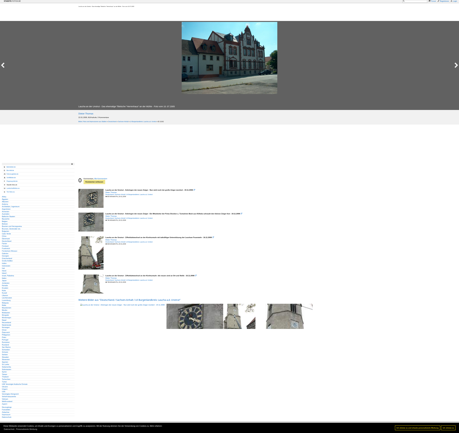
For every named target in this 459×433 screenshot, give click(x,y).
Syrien (4, 372)
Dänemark (6, 239)
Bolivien (5, 224)
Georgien (5, 256)
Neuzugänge (7, 407)
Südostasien (6, 369)
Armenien (5, 211)
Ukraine (5, 387)
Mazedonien (6, 308)
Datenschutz (6, 417)
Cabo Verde (6, 234)
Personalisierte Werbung (26, 429)
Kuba (4, 290)
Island (4, 273)
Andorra (5, 204)
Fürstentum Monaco (9, 251)
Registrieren (444, 1)
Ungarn (5, 389)
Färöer (4, 243)
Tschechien (6, 379)
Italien (4, 278)
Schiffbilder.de (11, 177)
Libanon (5, 295)
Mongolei (5, 315)
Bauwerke (5, 219)
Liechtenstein (7, 298)
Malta (4, 305)
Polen (4, 337)
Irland (4, 271)
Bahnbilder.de (11, 167)
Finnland (5, 246)
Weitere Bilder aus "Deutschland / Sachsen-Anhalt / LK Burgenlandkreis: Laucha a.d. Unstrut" (129, 299)
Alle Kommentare (100, 179)
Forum (433, 1)
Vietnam (5, 399)
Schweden (6, 350)
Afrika (4, 197)
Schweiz (5, 352)
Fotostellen (6, 410)
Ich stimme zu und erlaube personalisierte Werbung (417, 428)
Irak (3, 268)
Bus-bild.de (10, 170)
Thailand (5, 377)
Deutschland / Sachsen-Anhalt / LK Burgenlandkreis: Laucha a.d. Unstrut (129, 194)
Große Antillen (7, 261)
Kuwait (4, 293)
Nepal (4, 320)
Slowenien (6, 359)
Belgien (5, 221)
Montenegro (6, 317)
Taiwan (4, 374)
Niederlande (6, 325)
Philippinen (6, 335)
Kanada (5, 285)
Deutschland (112, 121)
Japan (4, 280)
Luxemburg (6, 300)
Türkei (4, 382)
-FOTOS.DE (12, 1)
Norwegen (6, 327)
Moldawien (6, 313)
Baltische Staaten (8, 216)
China (4, 236)
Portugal (5, 340)
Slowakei (5, 357)
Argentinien (6, 209)
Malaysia (5, 303)
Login (455, 1)
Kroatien (5, 288)
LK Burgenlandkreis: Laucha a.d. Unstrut (143, 121)
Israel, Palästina (8, 276)
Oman (4, 330)
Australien (5, 214)
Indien (4, 263)
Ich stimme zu (448, 428)
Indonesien (6, 266)
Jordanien (5, 283)
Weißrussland (7, 401)
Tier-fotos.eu (11, 192)
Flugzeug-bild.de (12, 181)
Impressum (6, 415)
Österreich (6, 332)
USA (3, 392)
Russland (5, 345)
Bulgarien (5, 231)
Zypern (4, 404)
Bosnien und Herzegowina (12, 226)
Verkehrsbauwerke (9, 396)
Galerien (5, 253)
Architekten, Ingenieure (10, 206)
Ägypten (5, 199)
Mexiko (4, 310)
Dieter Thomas (85, 113)
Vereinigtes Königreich (10, 394)
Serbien (5, 355)
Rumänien (6, 342)
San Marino (6, 347)
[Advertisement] (121, 14)
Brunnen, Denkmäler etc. (11, 229)
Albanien (5, 202)
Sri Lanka (5, 364)
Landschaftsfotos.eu (13, 188)
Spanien (5, 362)
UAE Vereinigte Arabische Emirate (14, 384)
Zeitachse (5, 412)
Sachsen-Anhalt (123, 121)
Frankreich (6, 248)
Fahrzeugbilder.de (12, 174)
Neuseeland (6, 322)
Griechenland (7, 258)
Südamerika (6, 367)
